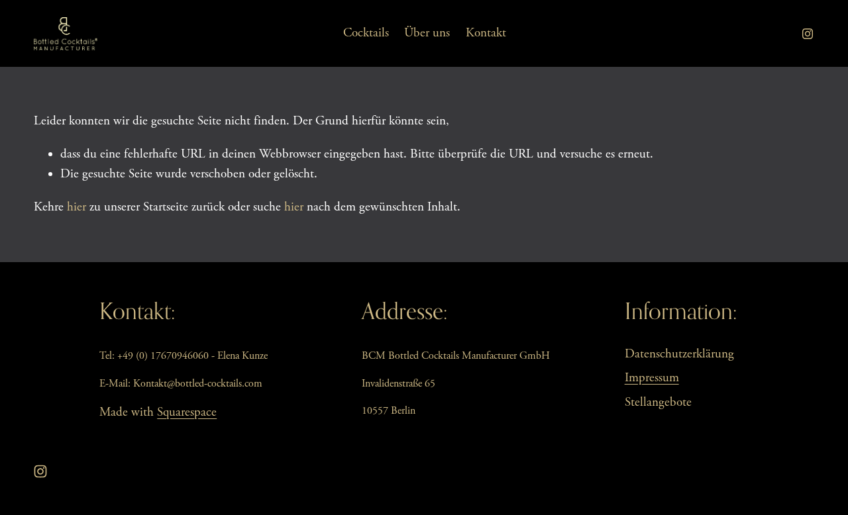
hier (76, 207)
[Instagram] (807, 33)
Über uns (427, 33)
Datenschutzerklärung (679, 354)
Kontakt (486, 33)
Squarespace (187, 412)
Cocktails (366, 33)
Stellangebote (658, 402)
